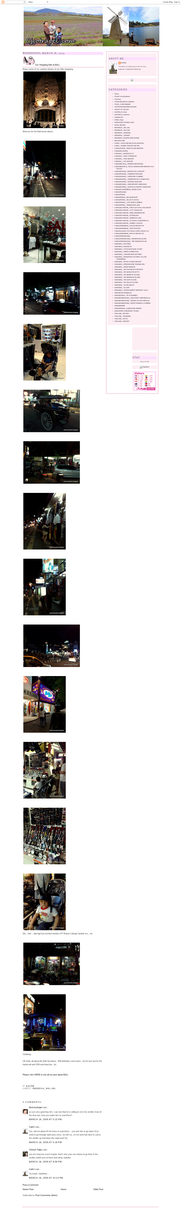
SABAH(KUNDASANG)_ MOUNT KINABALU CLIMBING (132, 303)
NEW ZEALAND (119, 140)
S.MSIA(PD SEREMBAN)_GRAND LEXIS (127, 189)
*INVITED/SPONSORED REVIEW (125, 107)
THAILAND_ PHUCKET (122, 321)
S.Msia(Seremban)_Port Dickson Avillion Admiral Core (131, 231)
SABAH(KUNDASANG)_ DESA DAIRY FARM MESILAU (132, 298)
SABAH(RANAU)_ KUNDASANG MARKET (128, 308)
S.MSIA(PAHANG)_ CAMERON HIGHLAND (128, 174)
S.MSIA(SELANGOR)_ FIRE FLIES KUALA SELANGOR (132, 207)
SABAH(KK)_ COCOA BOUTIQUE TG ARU (128, 249)
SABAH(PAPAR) (119, 305)
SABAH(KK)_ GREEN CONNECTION (126, 251)
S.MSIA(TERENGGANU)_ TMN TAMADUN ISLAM (130, 241)
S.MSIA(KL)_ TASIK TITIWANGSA (125, 156)
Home (63, 1189)
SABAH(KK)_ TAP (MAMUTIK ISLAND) (127, 274)
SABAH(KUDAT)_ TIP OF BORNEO (125, 295)
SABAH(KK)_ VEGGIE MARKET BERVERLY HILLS (131, 290)
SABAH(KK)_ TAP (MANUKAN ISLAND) (127, 277)
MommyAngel (35, 1107)
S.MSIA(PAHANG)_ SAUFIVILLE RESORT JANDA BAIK (132, 187)
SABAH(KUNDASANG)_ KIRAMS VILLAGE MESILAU (131, 300)
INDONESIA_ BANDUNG (122, 133)
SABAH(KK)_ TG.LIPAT (122, 287)
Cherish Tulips (35, 1149)
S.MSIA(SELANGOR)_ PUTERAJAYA (126, 215)
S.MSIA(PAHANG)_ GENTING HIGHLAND (128, 181)
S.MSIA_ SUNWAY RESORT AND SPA (127, 146)
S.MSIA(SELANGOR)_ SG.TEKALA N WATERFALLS (131, 220)
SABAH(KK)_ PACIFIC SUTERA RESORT (127, 261)
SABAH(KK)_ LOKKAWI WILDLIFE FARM (127, 254)
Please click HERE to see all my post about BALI (45, 1074)
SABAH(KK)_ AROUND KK (123, 246)
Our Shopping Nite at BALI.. (48, 65)
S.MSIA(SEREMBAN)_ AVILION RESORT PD (129, 225)
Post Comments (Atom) (46, 1195)
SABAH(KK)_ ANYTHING (122, 244)
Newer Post (28, 1189)
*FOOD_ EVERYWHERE (122, 104)
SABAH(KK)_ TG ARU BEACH (124, 285)
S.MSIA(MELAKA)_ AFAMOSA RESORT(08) (128, 164)
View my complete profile (129, 69)
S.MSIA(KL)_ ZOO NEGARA (123, 161)
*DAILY (116, 94)
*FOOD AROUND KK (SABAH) (124, 101)
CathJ (32, 1127)
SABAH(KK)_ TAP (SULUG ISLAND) (126, 282)
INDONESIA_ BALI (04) (122, 127)
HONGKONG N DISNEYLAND (124, 122)
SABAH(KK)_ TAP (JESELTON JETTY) (127, 272)
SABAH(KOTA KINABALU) (123, 293)
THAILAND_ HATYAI (121, 318)
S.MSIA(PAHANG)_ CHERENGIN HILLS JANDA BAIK (131, 179)
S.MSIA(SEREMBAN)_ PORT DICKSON (127, 228)
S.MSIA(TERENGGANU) (122, 236)
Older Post (98, 1189)
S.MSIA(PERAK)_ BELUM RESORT (126, 197)
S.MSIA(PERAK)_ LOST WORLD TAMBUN (128, 202)
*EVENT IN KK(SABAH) (122, 96)
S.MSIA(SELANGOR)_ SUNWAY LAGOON (128, 223)
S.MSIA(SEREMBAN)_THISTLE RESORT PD (129, 233)
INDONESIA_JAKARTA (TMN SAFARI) (126, 138)
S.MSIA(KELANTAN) (121, 151)
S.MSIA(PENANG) (120, 192)
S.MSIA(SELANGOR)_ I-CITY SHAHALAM (128, 210)
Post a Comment (30, 1185)
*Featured (117, 99)
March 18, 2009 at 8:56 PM (45, 1161)
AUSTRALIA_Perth (120, 112)
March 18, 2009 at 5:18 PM (45, 1142)
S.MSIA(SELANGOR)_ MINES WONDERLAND (129, 213)
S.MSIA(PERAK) (119, 194)
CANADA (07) (118, 117)
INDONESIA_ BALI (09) (43, 1088)
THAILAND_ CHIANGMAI (122, 316)
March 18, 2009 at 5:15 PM (45, 1119)
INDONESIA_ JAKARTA (122, 135)
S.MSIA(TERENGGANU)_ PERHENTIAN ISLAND (130, 239)
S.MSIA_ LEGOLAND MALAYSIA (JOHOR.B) (129, 143)
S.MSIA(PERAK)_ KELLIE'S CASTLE (126, 200)
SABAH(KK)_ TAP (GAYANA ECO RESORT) (128, 269)
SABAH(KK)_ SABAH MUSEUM (124, 267)
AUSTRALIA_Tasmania (122, 114)
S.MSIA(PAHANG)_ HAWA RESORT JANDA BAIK (130, 184)
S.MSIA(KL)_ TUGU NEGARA (124, 159)
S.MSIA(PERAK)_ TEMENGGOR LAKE (127, 205)
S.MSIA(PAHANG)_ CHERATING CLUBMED (128, 176)
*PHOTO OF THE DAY (121, 109)
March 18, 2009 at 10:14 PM (46, 1178)
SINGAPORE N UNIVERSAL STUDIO (126, 311)
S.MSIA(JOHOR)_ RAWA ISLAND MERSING (128, 148)
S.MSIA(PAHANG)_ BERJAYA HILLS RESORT (129, 171)
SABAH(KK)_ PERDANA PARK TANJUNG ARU (129, 264)
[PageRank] (144, 367)
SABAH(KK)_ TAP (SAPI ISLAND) (125, 280)
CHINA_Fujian (119, 120)
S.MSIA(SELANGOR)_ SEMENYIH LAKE (127, 218)
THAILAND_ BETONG (121, 313)
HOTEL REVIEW (119, 125)
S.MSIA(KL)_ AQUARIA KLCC (124, 153)
